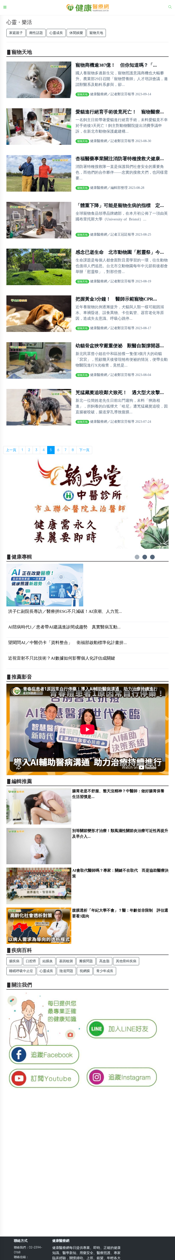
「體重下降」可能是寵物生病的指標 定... (120, 205)
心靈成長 (56, 33)
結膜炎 (47, 961)
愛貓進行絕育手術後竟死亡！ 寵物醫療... (120, 111)
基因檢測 (66, 961)
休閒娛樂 (76, 33)
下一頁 (84, 450)
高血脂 (104, 961)
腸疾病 (14, 961)
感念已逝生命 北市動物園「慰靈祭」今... (120, 252)
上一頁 (11, 450)
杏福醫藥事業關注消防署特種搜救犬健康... (120, 158)
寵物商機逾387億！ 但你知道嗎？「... (116, 65)
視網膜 (85, 971)
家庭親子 (16, 33)
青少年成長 (104, 971)
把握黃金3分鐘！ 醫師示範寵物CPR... (116, 299)
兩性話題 (36, 33)
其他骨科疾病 (126, 961)
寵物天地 (96, 33)
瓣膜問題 (86, 961)
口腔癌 (31, 961)
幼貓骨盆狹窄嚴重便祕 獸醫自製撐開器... (120, 345)
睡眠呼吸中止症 (21, 971)
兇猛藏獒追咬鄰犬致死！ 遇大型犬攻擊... (120, 392)
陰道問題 (66, 971)
